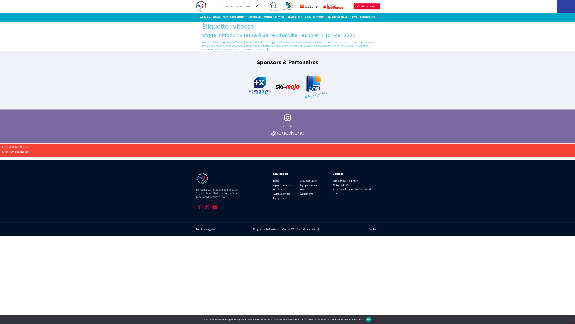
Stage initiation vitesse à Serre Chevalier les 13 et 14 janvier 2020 (278, 35)
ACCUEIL (205, 17)
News (354, 17)
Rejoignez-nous (337, 17)
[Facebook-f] (199, 207)
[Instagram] (207, 207)
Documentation (314, 17)
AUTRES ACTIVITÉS (274, 17)
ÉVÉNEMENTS (367, 17)
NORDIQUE (254, 17)
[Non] (570, 319)
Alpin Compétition (234, 17)
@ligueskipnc (287, 132)
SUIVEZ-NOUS (287, 126)
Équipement (295, 17)
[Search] (257, 6)
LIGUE (216, 17)
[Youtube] (215, 207)
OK (368, 319)
